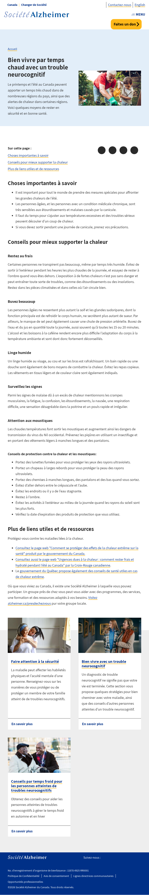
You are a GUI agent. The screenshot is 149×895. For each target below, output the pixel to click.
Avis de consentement (56, 876)
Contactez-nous (119, 5)
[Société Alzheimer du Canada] (36, 14)
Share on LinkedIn (123, 150)
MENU (140, 14)
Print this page (134, 150)
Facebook (105, 857)
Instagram (121, 857)
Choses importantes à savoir (28, 155)
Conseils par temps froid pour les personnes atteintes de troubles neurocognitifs (36, 786)
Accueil (12, 49)
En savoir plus (22, 724)
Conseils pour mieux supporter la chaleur (38, 162)
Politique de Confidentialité (23, 876)
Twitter (112, 857)
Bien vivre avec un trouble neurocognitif (104, 663)
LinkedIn (139, 857)
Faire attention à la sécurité (35, 661)
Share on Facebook (102, 150)
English (140, 5)
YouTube (130, 857)
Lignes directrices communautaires (93, 876)
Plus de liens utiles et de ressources (33, 169)
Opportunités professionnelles (25, 882)
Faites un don (125, 24)
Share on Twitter (112, 150)
